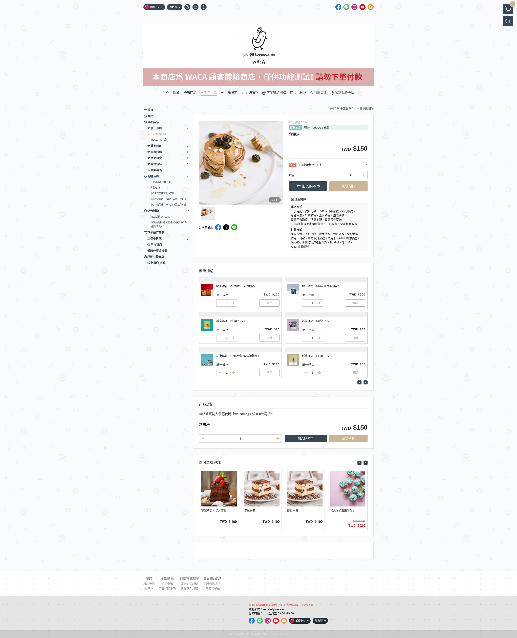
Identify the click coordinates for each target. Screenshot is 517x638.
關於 (149, 578)
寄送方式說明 (189, 583)
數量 (291, 175)
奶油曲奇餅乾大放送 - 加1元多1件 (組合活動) (168, 224)
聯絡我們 (149, 583)
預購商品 (295, 127)
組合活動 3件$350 (160, 216)
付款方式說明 (189, 578)
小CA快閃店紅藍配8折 (162, 193)
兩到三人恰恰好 (158, 139)
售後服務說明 (189, 588)
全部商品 (167, 578)
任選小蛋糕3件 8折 (160, 182)
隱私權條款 (213, 588)
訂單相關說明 (167, 588)
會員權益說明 (213, 578)
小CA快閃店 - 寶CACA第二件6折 (168, 199)
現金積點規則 (212, 583)
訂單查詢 (167, 583)
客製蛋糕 (155, 187)
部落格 (149, 588)
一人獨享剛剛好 (158, 134)
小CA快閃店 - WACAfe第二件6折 (168, 204)
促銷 (292, 164)
